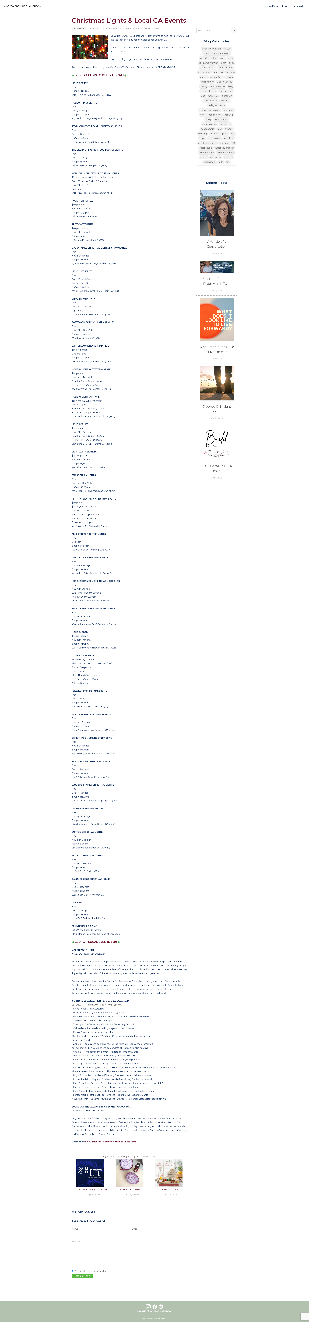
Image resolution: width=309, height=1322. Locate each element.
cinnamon (227, 96)
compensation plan (210, 110)
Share (80, 28)
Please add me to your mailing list (92, 1271)
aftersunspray (225, 67)
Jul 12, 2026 (216, 290)
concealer (228, 110)
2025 (223, 63)
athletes (231, 72)
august (203, 77)
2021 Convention (208, 58)
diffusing (202, 133)
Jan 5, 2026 (216, 478)
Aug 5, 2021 (93, 1194)
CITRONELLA (210, 100)
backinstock (207, 81)
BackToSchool (224, 81)
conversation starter (210, 114)
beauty (203, 86)
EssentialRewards (224, 148)
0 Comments (153, 28)
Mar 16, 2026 (217, 418)
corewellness (221, 119)
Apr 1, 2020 (171, 1194)
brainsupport (225, 91)
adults (212, 67)
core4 (208, 119)
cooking (229, 114)
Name (75, 1229)
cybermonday (209, 124)
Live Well (299, 6)
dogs (202, 138)
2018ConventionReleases (217, 53)
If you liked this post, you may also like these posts (130, 1156)
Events (286, 6)
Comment (77, 1241)
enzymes (224, 143)
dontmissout (214, 138)
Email (134, 1229)
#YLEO (227, 48)
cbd (203, 96)
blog (230, 86)
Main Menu (272, 6)
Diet (219, 129)
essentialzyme (206, 152)
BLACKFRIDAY (217, 86)
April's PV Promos (170, 1189)
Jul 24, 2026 (216, 253)
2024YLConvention (208, 63)
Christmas (213, 96)
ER (233, 143)
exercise (228, 157)
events (203, 157)
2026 (231, 63)
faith (220, 162)
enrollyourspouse (207, 143)
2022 (222, 58)
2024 (230, 58)
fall (228, 162)
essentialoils (205, 148)
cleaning (225, 100)
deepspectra (207, 129)
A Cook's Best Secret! (130, 1189)
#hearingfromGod (211, 48)
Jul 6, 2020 (132, 1194)
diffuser (228, 129)
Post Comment (82, 1276)
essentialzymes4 (225, 152)
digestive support (219, 133)
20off (202, 67)
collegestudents (216, 105)
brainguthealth (208, 91)
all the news (204, 72)
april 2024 (218, 72)
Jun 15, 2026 (217, 359)
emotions (228, 138)
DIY (233, 133)
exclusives (215, 157)
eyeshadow (209, 162)
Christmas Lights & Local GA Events (129, 20)
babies (229, 77)
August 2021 (216, 77)
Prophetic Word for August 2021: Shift (91, 1189)
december (225, 124)
